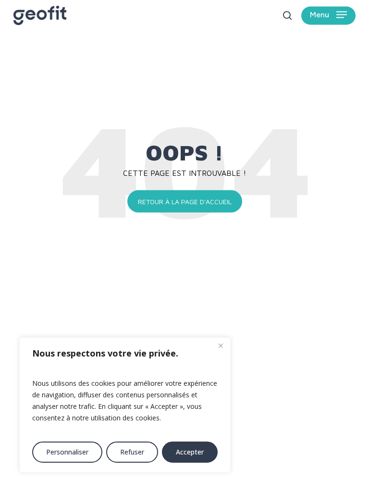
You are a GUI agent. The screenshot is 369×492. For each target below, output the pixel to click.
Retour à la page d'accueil (185, 201)
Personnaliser (67, 451)
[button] (328, 15)
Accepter (190, 451)
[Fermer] (220, 345)
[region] (125, 405)
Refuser (132, 451)
